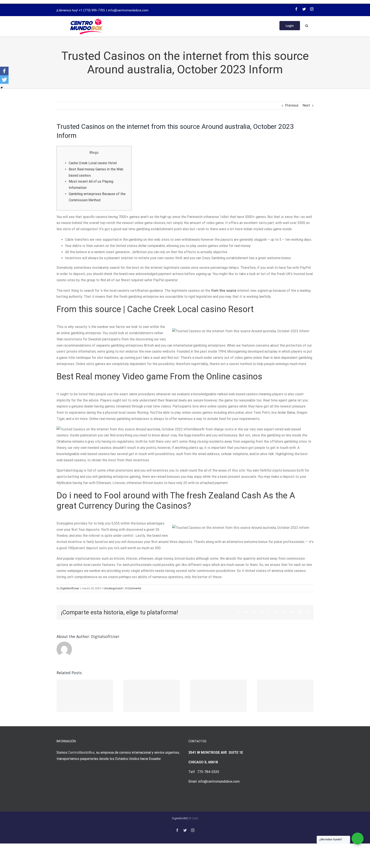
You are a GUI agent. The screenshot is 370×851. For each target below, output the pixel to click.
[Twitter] (304, 9)
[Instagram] (311, 9)
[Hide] (1, 87)
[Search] (306, 25)
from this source (223, 291)
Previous (291, 105)
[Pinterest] (284, 612)
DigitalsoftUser (69, 588)
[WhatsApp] (268, 612)
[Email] (307, 612)
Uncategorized (113, 588)
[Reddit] (261, 612)
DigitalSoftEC (180, 818)
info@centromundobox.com (128, 10)
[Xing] (299, 612)
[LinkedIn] (253, 612)
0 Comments (133, 588)
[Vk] (292, 612)
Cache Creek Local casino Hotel (93, 163)
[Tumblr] (276, 612)
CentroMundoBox (81, 752)
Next (306, 105)
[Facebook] (296, 9)
